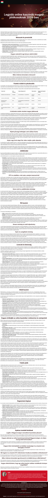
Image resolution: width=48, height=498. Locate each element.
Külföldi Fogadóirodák (21, 494)
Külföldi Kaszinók (28, 494)
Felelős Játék (24, 490)
